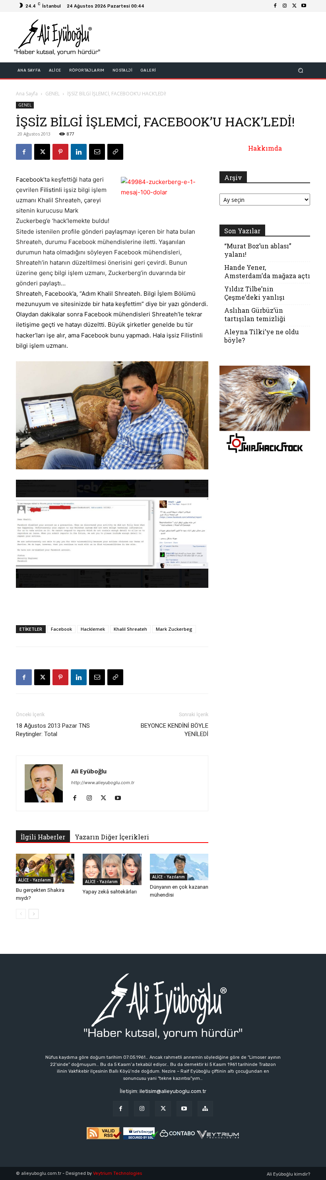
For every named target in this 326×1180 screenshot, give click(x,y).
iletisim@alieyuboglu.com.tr (173, 1091)
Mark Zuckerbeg (174, 629)
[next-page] (34, 914)
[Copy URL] (115, 152)
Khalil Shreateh (130, 629)
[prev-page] (21, 914)
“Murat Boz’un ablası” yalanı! (257, 250)
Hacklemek (93, 629)
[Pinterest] (60, 152)
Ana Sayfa (27, 93)
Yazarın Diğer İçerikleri (112, 837)
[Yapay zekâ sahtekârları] (112, 869)
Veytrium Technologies (117, 1173)
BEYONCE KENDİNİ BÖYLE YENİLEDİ (174, 730)
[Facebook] (275, 6)
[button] (301, 70)
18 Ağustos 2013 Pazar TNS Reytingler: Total (53, 730)
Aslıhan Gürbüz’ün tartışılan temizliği (254, 314)
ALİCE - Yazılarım (34, 880)
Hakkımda (265, 148)
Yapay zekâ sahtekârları (110, 892)
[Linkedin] (79, 152)
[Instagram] (284, 6)
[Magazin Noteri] (205, 1108)
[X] (294, 6)
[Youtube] (304, 6)
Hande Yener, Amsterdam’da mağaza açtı (267, 271)
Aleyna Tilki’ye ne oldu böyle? (261, 335)
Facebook (61, 629)
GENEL (52, 93)
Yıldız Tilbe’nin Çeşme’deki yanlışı (254, 293)
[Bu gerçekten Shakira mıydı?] (45, 869)
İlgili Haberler (43, 837)
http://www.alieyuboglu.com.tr (102, 782)
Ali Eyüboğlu (89, 771)
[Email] (97, 152)
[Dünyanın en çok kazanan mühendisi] (179, 867)
